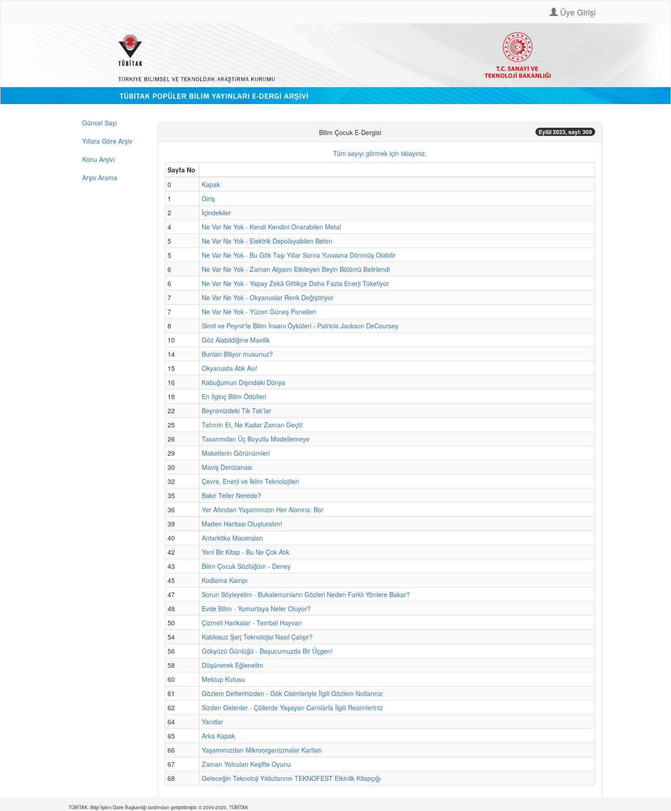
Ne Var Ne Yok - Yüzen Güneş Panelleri (259, 311)
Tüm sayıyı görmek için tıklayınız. (380, 153)
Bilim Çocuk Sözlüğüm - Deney (246, 566)
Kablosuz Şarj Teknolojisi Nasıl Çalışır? (257, 636)
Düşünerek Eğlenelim (232, 665)
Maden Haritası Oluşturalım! (242, 523)
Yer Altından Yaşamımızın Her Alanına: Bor (263, 509)
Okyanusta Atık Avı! (229, 368)
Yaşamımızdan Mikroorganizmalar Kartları (262, 749)
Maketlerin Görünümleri (236, 452)
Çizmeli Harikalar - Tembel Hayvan (252, 622)
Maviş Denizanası (227, 467)
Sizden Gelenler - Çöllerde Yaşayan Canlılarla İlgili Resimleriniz (292, 707)
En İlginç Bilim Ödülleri (234, 396)
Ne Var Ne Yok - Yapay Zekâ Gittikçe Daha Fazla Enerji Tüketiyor (295, 283)
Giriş (208, 198)
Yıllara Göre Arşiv (107, 141)
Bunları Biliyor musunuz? (237, 354)
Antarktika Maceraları (232, 537)
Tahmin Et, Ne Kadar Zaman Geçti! (252, 424)
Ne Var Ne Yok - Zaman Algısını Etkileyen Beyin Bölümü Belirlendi (296, 269)
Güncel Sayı (99, 122)
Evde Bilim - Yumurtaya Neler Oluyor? (256, 608)
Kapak (211, 184)
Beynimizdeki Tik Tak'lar (236, 410)
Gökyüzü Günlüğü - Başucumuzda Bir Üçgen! (267, 650)
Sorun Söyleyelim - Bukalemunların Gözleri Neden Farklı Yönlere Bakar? (306, 594)
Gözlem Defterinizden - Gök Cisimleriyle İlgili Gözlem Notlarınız (292, 693)
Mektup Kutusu (223, 679)
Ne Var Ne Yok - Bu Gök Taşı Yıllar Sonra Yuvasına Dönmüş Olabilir (299, 255)
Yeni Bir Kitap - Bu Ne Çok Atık (245, 551)
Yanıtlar (212, 721)
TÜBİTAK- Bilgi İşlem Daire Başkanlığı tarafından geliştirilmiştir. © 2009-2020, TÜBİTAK (158, 807)
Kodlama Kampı (224, 580)
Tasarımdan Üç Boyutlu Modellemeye (255, 438)
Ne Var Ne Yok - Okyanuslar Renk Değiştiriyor (268, 297)
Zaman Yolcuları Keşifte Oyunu (246, 764)
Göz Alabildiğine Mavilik (236, 339)
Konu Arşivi (98, 159)
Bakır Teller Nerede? (231, 495)
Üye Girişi (577, 12)
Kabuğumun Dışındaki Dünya (243, 382)
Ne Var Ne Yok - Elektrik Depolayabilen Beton (267, 240)
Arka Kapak (218, 735)
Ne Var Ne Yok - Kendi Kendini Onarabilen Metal (271, 226)
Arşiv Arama (99, 177)
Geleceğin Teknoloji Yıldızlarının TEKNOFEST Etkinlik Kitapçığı (291, 778)
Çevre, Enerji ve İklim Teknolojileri (250, 481)
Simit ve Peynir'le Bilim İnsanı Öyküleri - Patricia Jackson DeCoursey (300, 325)
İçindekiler (216, 212)
